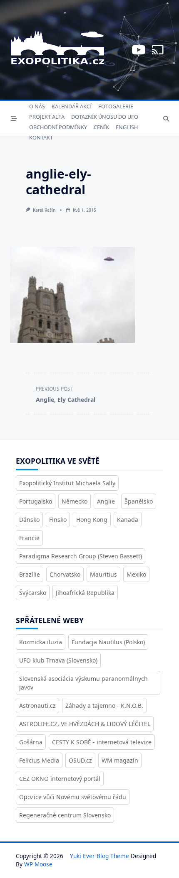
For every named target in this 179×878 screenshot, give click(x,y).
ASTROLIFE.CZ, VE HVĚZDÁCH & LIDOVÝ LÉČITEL (84, 724)
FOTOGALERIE (115, 106)
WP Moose (38, 864)
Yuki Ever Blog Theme (99, 856)
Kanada (127, 519)
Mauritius (103, 574)
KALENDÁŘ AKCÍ (72, 106)
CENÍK (101, 127)
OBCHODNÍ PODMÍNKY (58, 127)
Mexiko (136, 574)
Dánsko (29, 519)
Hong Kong (91, 519)
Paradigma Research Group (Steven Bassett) (80, 556)
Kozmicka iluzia (40, 642)
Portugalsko (35, 501)
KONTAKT (41, 137)
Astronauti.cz (37, 705)
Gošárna (30, 742)
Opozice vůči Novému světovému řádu (72, 797)
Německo (74, 501)
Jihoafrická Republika (85, 593)
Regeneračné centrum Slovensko (65, 815)
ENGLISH (127, 127)
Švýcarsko (32, 593)
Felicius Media (39, 760)
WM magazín (120, 760)
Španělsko (138, 501)
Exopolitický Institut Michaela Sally (67, 483)
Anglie (106, 501)
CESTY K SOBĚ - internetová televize (102, 742)
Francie (29, 538)
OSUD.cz (80, 760)
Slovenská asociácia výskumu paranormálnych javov (83, 683)
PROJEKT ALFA (47, 116)
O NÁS (37, 106)
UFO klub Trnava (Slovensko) (58, 660)
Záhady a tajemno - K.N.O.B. (104, 705)
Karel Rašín (44, 210)
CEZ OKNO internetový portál (59, 779)
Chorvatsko (65, 574)
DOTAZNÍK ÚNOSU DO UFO (104, 116)
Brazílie (29, 574)
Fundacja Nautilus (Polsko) (108, 642)
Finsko (58, 519)
